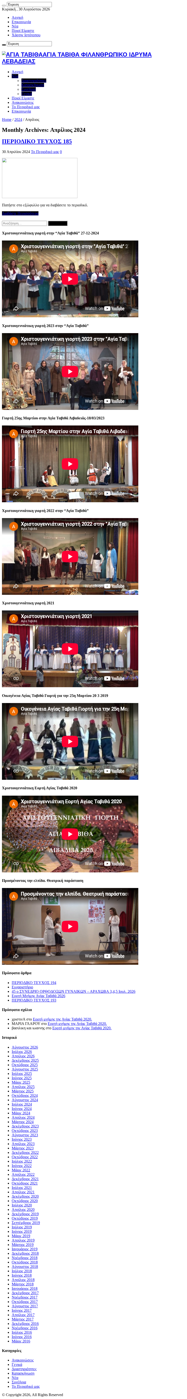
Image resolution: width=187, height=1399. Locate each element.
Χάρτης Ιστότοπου (26, 35)
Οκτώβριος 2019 (25, 1218)
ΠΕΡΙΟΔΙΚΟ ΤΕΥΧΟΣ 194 (34, 983)
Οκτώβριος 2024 (25, 1095)
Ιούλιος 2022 (22, 1161)
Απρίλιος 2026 (23, 1056)
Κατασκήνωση (32, 85)
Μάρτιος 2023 (23, 1148)
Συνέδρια (28, 89)
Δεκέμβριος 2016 (25, 1324)
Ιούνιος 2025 (22, 1078)
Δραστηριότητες (33, 80)
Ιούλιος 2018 (22, 1271)
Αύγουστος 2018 (25, 1266)
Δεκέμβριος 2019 (25, 1214)
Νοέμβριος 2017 (24, 1297)
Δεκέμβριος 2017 (25, 1293)
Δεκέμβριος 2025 (25, 1060)
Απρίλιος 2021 (23, 1192)
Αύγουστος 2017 (25, 1306)
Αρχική (17, 17)
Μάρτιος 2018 (23, 1284)
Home (6, 119)
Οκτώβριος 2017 (25, 1302)
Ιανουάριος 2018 (24, 1288)
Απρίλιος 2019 (23, 1240)
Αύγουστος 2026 (25, 1047)
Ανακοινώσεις (23, 102)
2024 (18, 119)
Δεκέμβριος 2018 (25, 1253)
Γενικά (26, 94)
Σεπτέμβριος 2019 (26, 1223)
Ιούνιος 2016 (22, 1337)
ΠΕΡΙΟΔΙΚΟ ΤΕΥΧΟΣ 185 (37, 141)
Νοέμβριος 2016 (24, 1328)
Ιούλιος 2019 (22, 1227)
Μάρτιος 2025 (23, 1091)
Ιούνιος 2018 (22, 1275)
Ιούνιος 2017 (22, 1310)
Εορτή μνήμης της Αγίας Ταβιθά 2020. (62, 1019)
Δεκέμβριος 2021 (25, 1179)
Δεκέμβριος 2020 (25, 1196)
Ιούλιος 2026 (22, 1052)
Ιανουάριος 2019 (24, 1249)
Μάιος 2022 (21, 1170)
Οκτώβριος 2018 (25, 1262)
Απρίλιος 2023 (23, 1144)
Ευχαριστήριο (22, 987)
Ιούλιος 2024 (22, 1104)
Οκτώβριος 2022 (25, 1157)
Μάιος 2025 (21, 1082)
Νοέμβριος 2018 (24, 1258)
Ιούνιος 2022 (22, 1166)
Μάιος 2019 (21, 1236)
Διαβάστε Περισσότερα (20, 213)
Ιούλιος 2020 (22, 1205)
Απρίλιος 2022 (23, 1174)
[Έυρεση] (4, 5)
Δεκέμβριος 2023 (25, 1126)
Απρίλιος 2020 (23, 1209)
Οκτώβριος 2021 (25, 1183)
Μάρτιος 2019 (23, 1245)
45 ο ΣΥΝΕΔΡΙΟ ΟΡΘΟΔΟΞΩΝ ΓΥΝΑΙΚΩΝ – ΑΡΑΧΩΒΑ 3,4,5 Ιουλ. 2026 (73, 991)
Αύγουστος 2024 (25, 1100)
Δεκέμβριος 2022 (25, 1152)
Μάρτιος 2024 (23, 1122)
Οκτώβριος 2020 (25, 1201)
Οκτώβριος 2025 (25, 1065)
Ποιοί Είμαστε (23, 31)
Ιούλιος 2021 (22, 1188)
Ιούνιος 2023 (22, 1139)
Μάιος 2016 (21, 1341)
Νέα (15, 26)
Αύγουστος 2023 (25, 1135)
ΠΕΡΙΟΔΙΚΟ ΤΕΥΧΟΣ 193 (34, 1000)
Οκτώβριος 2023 (25, 1131)
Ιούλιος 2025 (22, 1073)
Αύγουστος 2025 (25, 1069)
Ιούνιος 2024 (22, 1109)
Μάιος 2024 (21, 1113)
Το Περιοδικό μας (26, 107)
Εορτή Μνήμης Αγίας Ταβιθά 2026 (38, 996)
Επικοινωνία (21, 22)
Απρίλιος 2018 (23, 1280)
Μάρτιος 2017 (23, 1319)
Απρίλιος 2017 (23, 1315)
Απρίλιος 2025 (23, 1087)
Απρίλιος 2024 (23, 1117)
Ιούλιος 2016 (22, 1332)
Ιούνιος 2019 (22, 1231)
